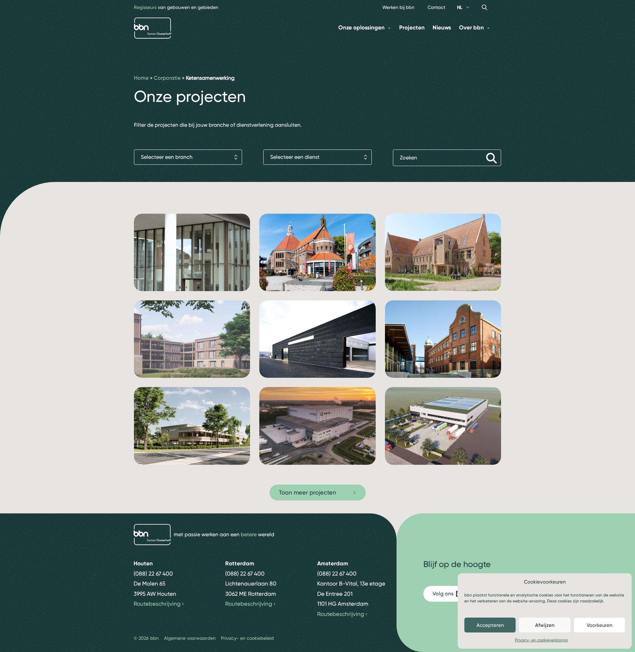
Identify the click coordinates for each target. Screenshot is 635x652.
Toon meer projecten (307, 492)
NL (459, 7)
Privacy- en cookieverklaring (541, 640)
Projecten (412, 27)
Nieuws (442, 27)
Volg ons (443, 593)
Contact (436, 7)
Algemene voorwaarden (190, 638)
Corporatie (167, 78)
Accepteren (490, 625)
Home (141, 78)
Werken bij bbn (398, 7)
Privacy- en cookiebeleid (247, 638)
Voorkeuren (599, 625)
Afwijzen (544, 625)
